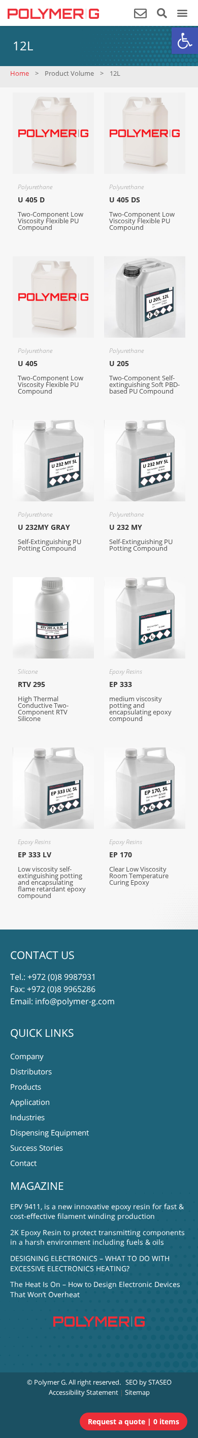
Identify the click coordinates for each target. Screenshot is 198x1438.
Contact (23, 1163)
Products (25, 1087)
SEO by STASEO (148, 1382)
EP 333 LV (34, 854)
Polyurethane (35, 187)
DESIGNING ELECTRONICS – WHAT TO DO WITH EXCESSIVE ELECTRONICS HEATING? (90, 1263)
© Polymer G (46, 1382)
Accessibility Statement (83, 1392)
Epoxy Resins (125, 671)
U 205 (119, 363)
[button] (185, 40)
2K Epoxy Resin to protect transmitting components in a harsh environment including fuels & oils (97, 1237)
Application (30, 1102)
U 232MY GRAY (44, 527)
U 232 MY (125, 527)
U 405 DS (124, 199)
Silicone (28, 671)
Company (27, 1056)
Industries (27, 1117)
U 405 (28, 363)
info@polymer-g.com (75, 1001)
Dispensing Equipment (49, 1132)
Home (19, 73)
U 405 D (31, 199)
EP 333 (120, 684)
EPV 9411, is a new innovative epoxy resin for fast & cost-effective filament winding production (97, 1211)
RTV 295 (31, 684)
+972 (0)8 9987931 (61, 976)
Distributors (31, 1071)
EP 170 (120, 854)
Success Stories (36, 1148)
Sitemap (137, 1392)
